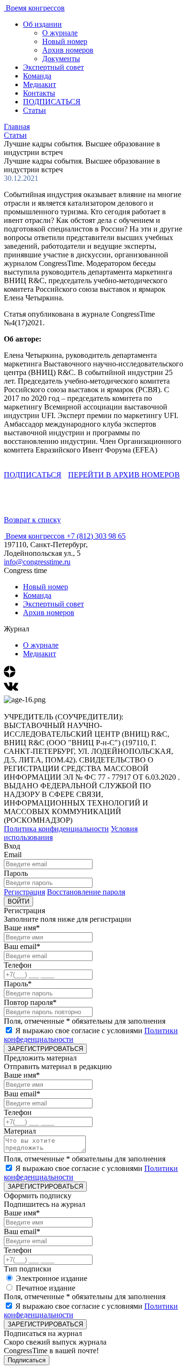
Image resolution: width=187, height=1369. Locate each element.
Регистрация (24, 892)
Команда (37, 76)
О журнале (60, 33)
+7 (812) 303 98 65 (96, 536)
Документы (61, 59)
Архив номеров (68, 50)
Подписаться (27, 1360)
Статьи (34, 110)
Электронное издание (51, 1278)
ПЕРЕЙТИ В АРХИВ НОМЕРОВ (124, 475)
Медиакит (39, 84)
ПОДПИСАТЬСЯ (52, 102)
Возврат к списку (32, 520)
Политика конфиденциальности (56, 829)
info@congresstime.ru (37, 562)
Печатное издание (45, 1288)
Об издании (42, 24)
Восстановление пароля (86, 892)
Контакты (39, 93)
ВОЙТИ (18, 901)
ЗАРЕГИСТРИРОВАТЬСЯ (45, 1048)
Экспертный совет (53, 67)
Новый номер (64, 41)
